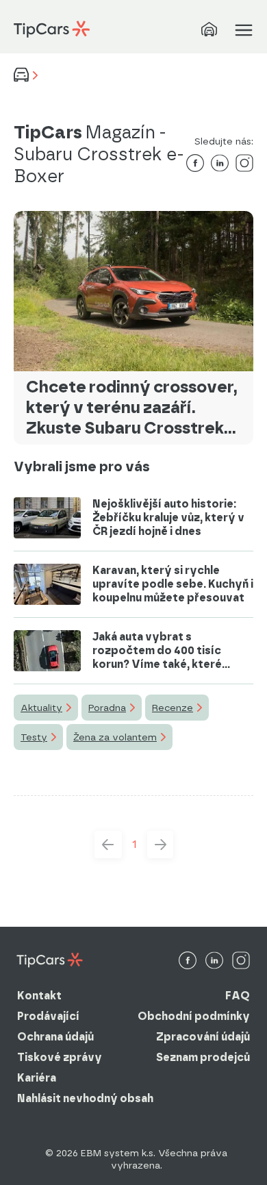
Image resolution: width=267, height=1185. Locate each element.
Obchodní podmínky (194, 1016)
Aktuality (41, 707)
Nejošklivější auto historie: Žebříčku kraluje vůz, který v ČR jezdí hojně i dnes (168, 517)
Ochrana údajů (55, 1036)
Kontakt (39, 995)
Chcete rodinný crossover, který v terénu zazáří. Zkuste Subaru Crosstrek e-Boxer (132, 407)
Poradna (107, 707)
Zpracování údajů (203, 1036)
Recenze (172, 707)
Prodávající (48, 1016)
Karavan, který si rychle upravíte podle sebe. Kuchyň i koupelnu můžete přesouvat (172, 584)
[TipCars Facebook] (187, 961)
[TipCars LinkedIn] (214, 961)
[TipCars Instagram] (241, 961)
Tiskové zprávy (59, 1057)
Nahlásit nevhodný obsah (85, 1098)
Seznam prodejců (203, 1057)
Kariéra (36, 1077)
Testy (34, 737)
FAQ (237, 995)
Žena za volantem (115, 737)
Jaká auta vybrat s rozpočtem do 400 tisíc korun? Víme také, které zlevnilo (157, 650)
